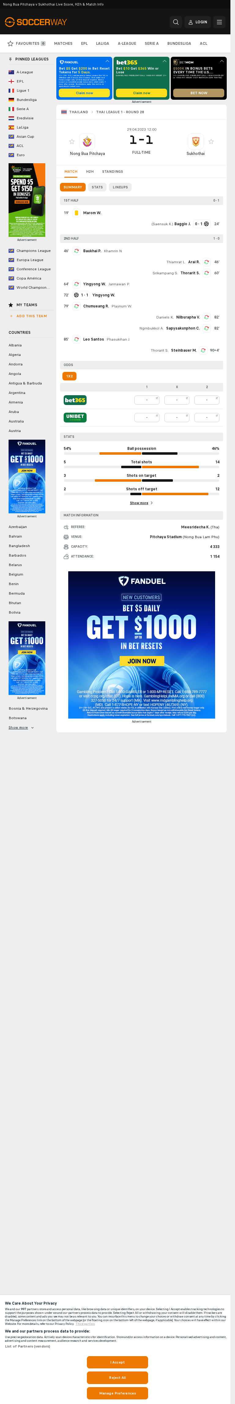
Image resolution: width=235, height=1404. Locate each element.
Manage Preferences (117, 1393)
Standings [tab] (112, 171)
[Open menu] (219, 22)
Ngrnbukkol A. (151, 328)
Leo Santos (93, 339)
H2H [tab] (90, 171)
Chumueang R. (96, 306)
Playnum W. (121, 306)
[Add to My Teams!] (72, 141)
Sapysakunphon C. (183, 328)
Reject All (117, 1377)
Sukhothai (196, 153)
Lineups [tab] (120, 187)
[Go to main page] (47, 22)
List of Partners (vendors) (27, 1346)
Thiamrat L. (176, 262)
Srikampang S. (165, 273)
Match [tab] (70, 171)
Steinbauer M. (183, 350)
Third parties (85, 1324)
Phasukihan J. (118, 339)
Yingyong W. (94, 284)
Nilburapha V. (188, 317)
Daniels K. (165, 317)
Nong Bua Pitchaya (87, 153)
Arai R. (194, 262)
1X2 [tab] (69, 376)
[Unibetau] (75, 417)
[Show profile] (87, 141)
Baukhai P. (92, 251)
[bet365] (75, 400)
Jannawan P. (119, 284)
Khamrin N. (113, 251)
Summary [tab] (73, 187)
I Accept (117, 1362)
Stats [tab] (97, 187)
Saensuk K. (162, 224)
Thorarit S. (190, 273)
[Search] (176, 22)
